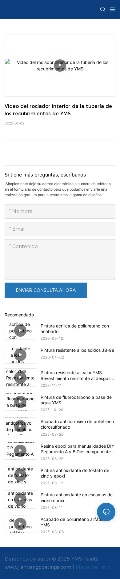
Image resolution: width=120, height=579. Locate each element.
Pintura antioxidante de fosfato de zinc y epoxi (75, 473)
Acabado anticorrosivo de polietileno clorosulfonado (77, 424)
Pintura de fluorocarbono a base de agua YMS (76, 400)
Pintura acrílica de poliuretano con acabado (75, 328)
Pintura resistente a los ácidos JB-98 (77, 350)
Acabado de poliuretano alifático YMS (73, 522)
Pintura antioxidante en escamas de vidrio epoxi (77, 497)
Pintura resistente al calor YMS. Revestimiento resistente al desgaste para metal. (77, 375)
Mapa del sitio (93, 567)
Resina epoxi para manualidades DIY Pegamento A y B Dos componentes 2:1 (77, 448)
